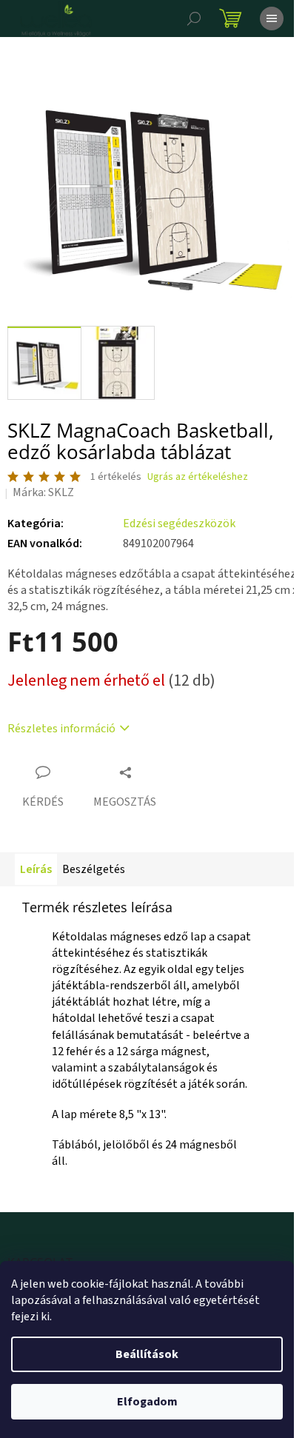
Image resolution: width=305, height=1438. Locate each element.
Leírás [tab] (36, 869)
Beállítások (146, 1354)
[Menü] (271, 18)
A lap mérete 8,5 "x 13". (109, 1114)
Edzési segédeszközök (179, 523)
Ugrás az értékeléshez (197, 477)
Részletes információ (61, 728)
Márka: (43, 492)
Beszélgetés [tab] (93, 869)
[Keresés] (194, 18)
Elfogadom (147, 1402)
